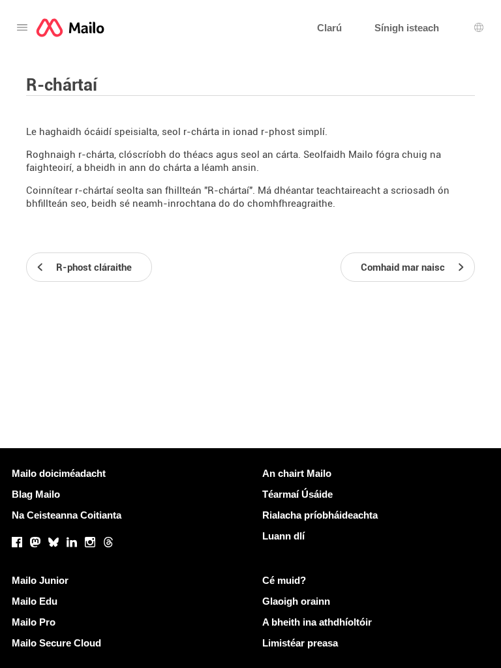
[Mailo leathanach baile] (70, 27)
